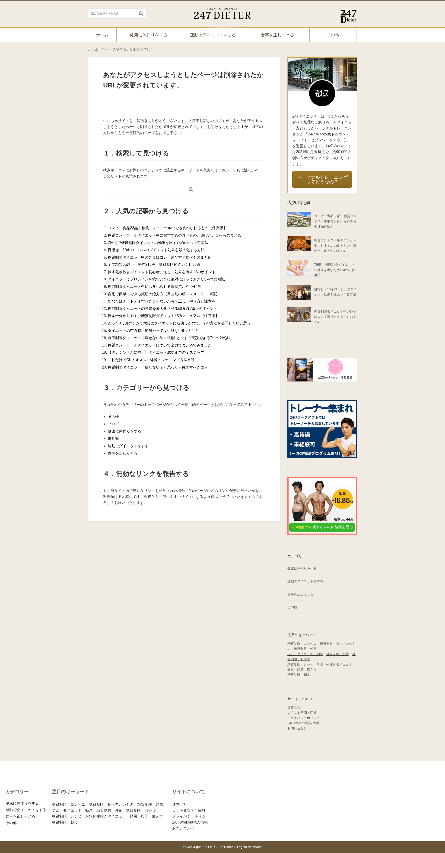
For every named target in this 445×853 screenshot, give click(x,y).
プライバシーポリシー (303, 718)
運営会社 (293, 707)
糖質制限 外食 (337, 654)
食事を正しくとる (277, 35)
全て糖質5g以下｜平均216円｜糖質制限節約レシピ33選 (154, 264)
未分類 (113, 438)
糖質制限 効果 (305, 649)
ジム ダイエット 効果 (305, 654)
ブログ (113, 424)
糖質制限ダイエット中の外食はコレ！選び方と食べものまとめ (160, 257)
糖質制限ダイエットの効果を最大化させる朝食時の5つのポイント (162, 309)
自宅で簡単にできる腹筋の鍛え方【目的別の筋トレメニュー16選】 (163, 294)
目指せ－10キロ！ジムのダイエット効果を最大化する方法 (156, 250)
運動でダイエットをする (213, 35)
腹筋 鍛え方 (307, 669)
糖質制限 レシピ (300, 664)
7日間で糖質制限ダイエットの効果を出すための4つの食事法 (158, 243)
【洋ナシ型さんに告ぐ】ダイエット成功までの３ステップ (156, 352)
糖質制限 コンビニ (302, 643)
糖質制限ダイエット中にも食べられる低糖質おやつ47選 (154, 287)
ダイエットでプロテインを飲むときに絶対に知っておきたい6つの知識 (166, 279)
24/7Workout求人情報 (303, 723)
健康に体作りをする (148, 35)
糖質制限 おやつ (141, 810)
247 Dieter (222, 12)
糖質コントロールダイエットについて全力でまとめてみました (160, 345)
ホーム (102, 35)
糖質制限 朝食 (298, 675)
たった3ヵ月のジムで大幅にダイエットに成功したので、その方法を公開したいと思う (179, 323)
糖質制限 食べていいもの (111, 804)
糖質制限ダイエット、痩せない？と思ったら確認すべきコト (158, 367)
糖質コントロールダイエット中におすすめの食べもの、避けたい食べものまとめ (174, 235)
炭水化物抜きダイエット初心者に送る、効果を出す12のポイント (162, 272)
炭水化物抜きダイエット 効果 (111, 816)
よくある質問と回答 (302, 713)
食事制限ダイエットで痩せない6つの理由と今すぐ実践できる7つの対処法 (169, 338)
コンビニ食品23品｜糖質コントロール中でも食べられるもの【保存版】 (167, 228)
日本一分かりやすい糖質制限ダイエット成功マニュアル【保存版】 (163, 316)
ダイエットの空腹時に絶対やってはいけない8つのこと (153, 331)
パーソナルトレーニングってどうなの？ (322, 179)
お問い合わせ (297, 728)
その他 (333, 35)
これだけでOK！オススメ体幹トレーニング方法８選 (151, 360)
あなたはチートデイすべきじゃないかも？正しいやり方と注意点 (161, 301)
